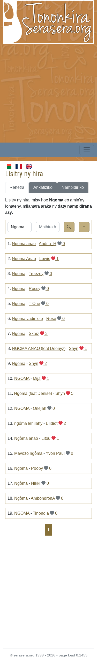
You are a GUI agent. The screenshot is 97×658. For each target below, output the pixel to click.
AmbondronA (43, 498)
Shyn (73, 348)
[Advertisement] (48, 92)
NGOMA (21, 378)
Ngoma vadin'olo (27, 318)
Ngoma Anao (24, 258)
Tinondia (41, 513)
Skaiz (34, 333)
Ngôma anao (24, 243)
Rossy (34, 288)
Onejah (39, 408)
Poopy (37, 468)
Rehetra (17, 187)
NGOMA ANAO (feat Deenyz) (38, 348)
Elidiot (51, 423)
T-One (34, 303)
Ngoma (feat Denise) (33, 393)
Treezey (36, 273)
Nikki (35, 483)
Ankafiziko (43, 187)
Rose (51, 318)
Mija (37, 378)
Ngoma (18, 273)
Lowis (44, 258)
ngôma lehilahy (28, 423)
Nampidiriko (73, 187)
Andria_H (47, 243)
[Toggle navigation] (86, 150)
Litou (45, 438)
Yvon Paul (55, 453)
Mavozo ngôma (28, 453)
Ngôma (18, 303)
